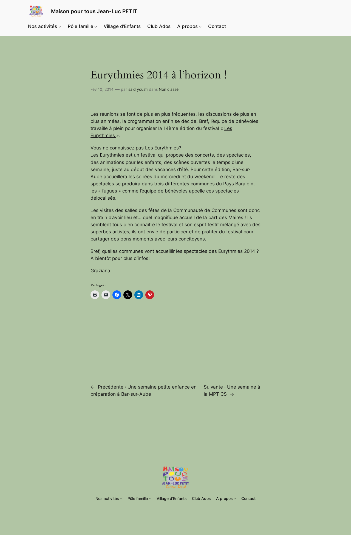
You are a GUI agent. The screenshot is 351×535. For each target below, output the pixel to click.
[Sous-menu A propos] (200, 26)
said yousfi (138, 89)
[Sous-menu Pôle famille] (95, 26)
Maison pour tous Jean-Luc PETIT (94, 11)
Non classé (169, 89)
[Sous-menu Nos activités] (59, 26)
